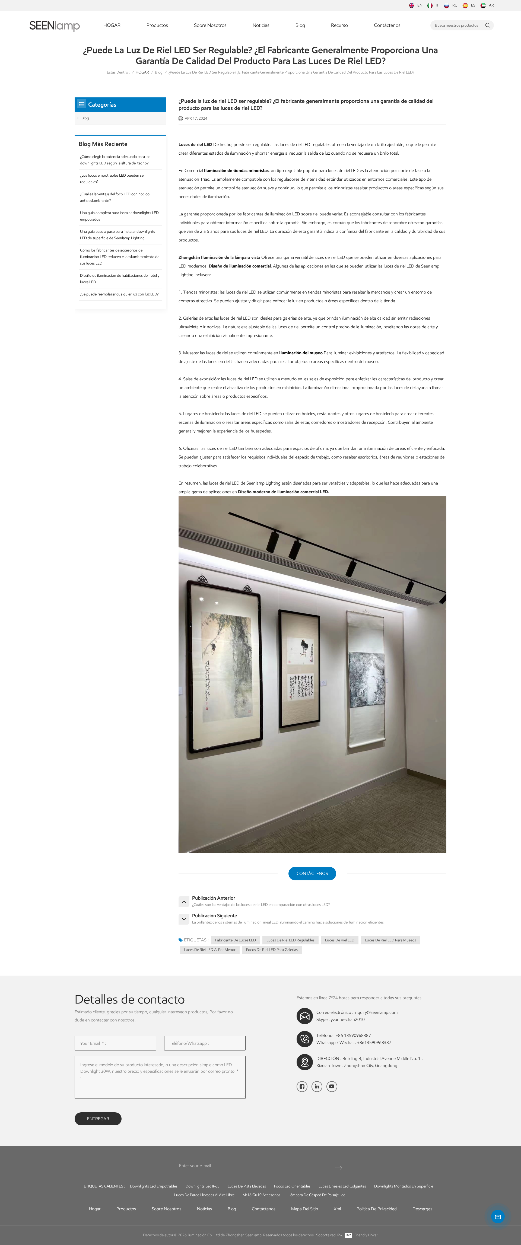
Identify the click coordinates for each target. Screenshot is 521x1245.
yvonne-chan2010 (348, 1019)
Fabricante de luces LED (235, 940)
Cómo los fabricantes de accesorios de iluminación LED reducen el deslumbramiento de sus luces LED (119, 257)
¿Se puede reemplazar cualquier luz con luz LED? (119, 294)
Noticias (261, 25)
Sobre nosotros (210, 25)
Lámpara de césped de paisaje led (316, 1195)
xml (337, 1208)
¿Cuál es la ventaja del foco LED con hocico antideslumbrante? (115, 197)
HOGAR (111, 25)
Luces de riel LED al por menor (210, 949)
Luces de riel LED (339, 940)
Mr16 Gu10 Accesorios (261, 1195)
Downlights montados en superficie (403, 1186)
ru (455, 5)
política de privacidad (377, 1208)
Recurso (339, 25)
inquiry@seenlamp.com (376, 1012)
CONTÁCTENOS (312, 873)
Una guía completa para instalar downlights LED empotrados (119, 216)
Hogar (95, 1208)
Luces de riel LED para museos (390, 940)
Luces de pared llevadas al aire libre (204, 1195)
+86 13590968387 (353, 1035)
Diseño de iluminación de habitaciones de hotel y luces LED (119, 278)
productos (126, 1208)
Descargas (422, 1208)
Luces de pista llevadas (247, 1186)
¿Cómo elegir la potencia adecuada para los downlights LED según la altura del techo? (115, 159)
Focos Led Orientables (292, 1186)
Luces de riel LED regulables (290, 940)
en (419, 5)
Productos (157, 25)
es (473, 5)
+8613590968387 (374, 1042)
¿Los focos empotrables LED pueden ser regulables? (112, 178)
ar (491, 5)
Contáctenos (387, 25)
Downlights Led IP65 (203, 1186)
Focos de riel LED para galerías (272, 949)
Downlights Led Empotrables (153, 1186)
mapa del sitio (304, 1208)
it (437, 5)
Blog (300, 25)
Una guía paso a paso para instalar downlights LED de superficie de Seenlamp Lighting (117, 234)
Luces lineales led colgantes (342, 1186)
